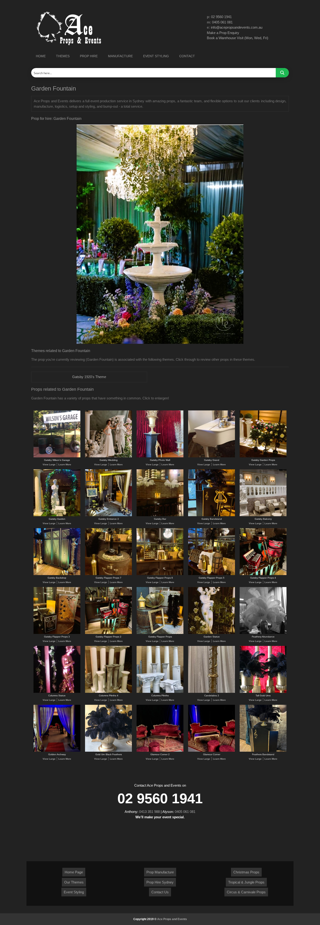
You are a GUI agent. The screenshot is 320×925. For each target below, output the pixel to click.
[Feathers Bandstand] (263, 751)
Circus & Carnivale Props (246, 892)
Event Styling (74, 892)
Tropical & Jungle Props (246, 882)
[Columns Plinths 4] (108, 692)
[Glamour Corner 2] (160, 751)
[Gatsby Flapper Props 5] (211, 574)
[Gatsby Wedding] (108, 456)
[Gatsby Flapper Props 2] (108, 633)
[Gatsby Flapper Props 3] (56, 633)
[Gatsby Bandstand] (211, 515)
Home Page (74, 872)
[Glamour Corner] (211, 751)
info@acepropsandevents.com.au (236, 27)
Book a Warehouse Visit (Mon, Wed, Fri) (237, 38)
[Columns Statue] (56, 692)
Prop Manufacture (160, 872)
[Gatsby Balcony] (263, 515)
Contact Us (160, 892)
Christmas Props (246, 872)
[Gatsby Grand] (211, 456)
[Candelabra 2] (211, 692)
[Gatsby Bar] (160, 515)
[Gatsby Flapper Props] (160, 633)
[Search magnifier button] (282, 72)
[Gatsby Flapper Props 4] (263, 574)
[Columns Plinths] (160, 692)
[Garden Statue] (211, 633)
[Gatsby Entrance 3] (108, 515)
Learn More (64, 464)
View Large (49, 464)
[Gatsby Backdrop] (56, 574)
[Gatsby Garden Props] (263, 456)
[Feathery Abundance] (263, 633)
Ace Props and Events (172, 919)
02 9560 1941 (221, 17)
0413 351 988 (149, 812)
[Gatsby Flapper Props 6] (160, 574)
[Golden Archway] (56, 751)
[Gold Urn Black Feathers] (108, 751)
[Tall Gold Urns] (263, 692)
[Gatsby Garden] (56, 515)
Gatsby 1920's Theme (89, 377)
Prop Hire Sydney (160, 882)
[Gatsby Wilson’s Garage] (56, 456)
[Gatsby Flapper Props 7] (108, 574)
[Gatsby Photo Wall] (160, 456)
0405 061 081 (222, 22)
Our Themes (74, 882)
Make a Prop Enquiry (223, 33)
